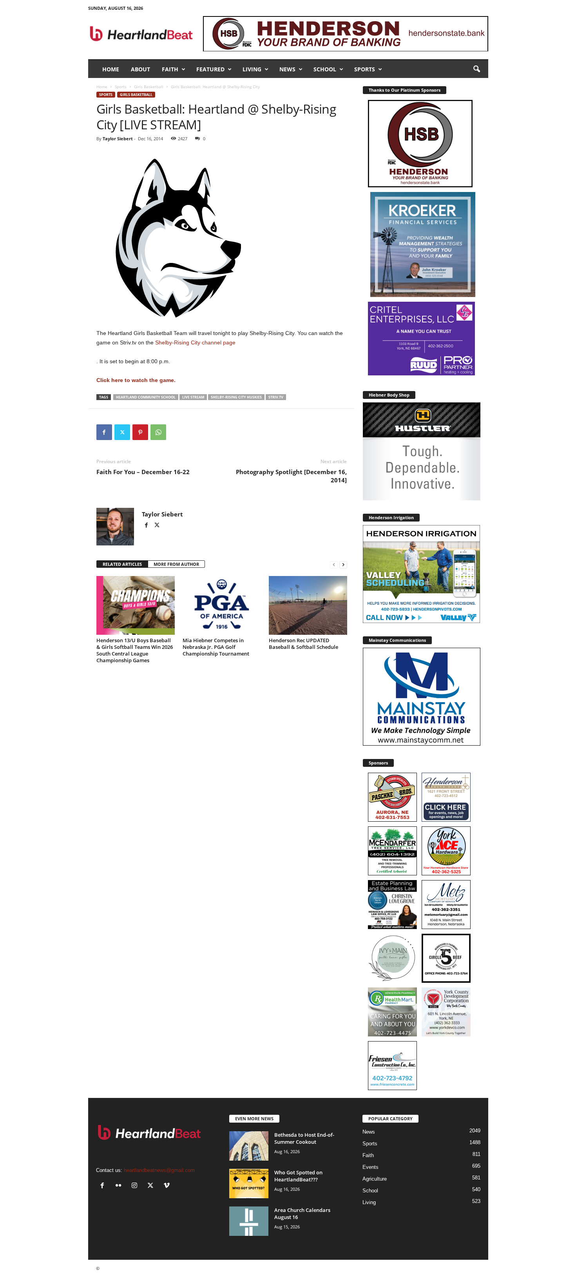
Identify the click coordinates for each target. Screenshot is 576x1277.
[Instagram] (136, 1186)
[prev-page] (334, 564)
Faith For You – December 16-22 (143, 472)
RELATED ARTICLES (122, 564)
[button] (476, 69)
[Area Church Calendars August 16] (248, 1221)
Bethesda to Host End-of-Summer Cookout (304, 1138)
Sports (364, 69)
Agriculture (374, 1179)
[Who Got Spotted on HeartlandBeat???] (248, 1183)
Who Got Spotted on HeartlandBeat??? (298, 1176)
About (140, 69)
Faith (170, 69)
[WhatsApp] (158, 432)
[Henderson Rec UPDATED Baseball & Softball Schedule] (308, 605)
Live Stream (193, 397)
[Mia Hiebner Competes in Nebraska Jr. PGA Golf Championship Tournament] (222, 605)
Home (110, 69)
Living (252, 69)
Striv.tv (275, 397)
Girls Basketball (148, 86)
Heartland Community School (146, 397)
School (324, 69)
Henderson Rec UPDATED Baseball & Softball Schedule (303, 643)
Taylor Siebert (118, 138)
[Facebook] (104, 432)
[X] (122, 432)
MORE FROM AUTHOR (176, 564)
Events (370, 1167)
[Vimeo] (167, 1186)
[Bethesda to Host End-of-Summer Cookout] (248, 1146)
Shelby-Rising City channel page (194, 342)
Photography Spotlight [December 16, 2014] (291, 476)
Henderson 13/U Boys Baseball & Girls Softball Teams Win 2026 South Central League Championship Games (134, 650)
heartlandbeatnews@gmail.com (159, 1170)
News (287, 69)
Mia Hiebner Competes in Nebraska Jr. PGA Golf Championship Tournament (216, 647)
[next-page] (343, 564)
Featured (210, 69)
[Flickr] (120, 1186)
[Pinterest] (140, 432)
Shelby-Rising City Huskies (236, 397)
